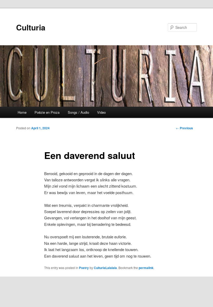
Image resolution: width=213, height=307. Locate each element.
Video (101, 112)
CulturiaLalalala (105, 267)
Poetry (84, 267)
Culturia (30, 27)
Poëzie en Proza (47, 112)
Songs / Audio (78, 112)
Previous (184, 128)
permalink (146, 267)
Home (22, 112)
